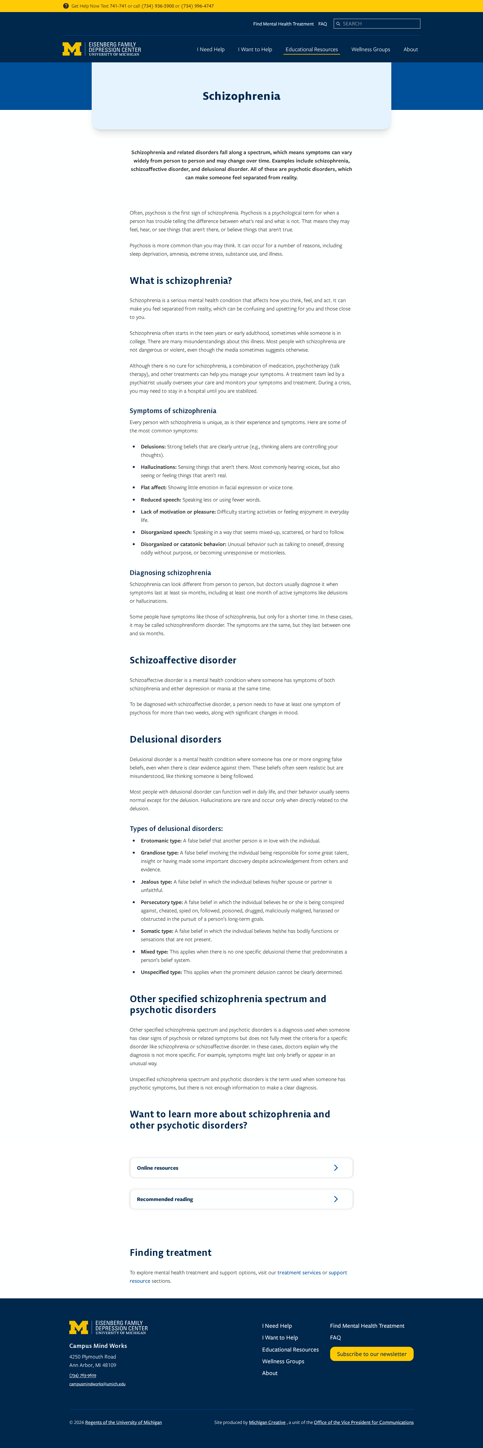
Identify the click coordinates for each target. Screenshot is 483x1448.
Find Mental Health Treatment (283, 23)
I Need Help (211, 49)
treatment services (299, 1272)
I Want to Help (255, 49)
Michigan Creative (267, 1422)
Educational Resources (312, 49)
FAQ (322, 23)
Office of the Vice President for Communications (364, 1422)
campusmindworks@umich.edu (97, 1383)
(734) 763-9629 (82, 1375)
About (411, 49)
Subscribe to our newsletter (372, 1354)
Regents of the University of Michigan (123, 1422)
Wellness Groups (370, 49)
